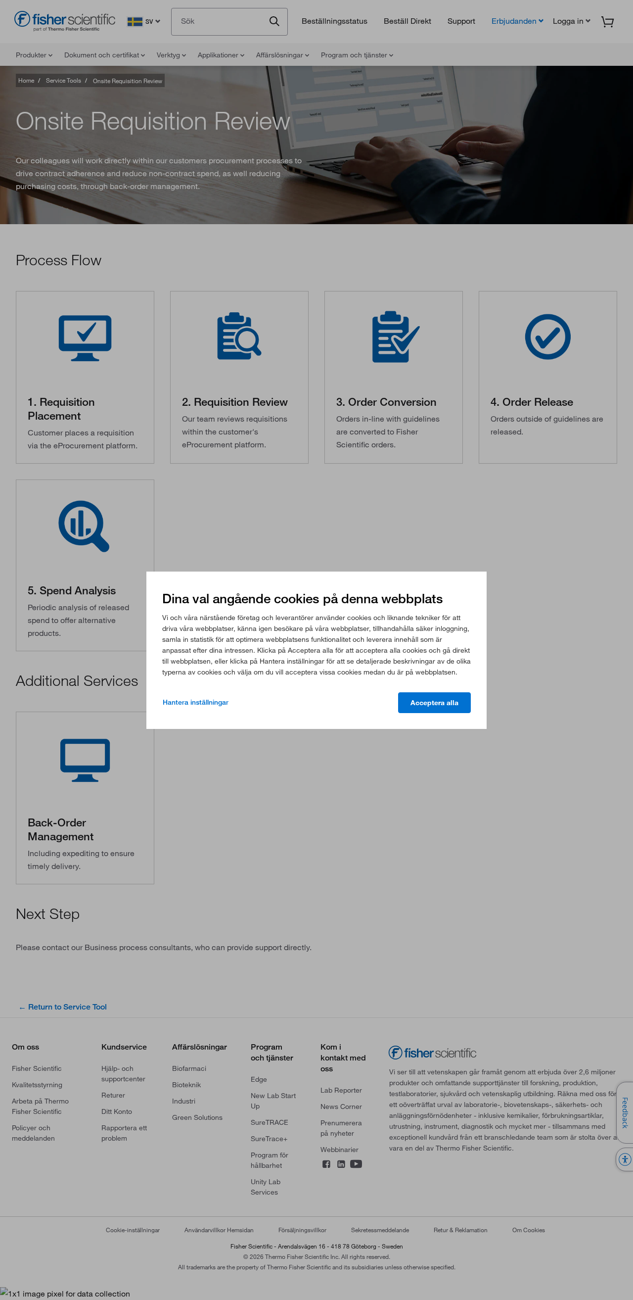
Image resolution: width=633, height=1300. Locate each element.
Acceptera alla (434, 702)
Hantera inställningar (195, 702)
